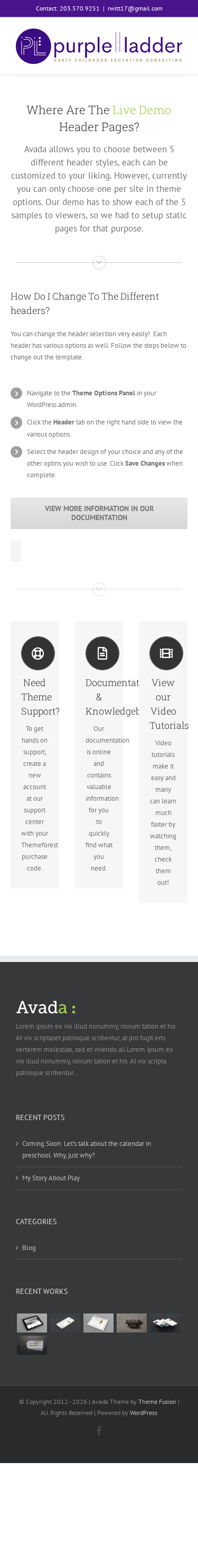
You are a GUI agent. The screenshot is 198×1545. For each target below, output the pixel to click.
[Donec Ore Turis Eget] (32, 1323)
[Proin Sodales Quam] (98, 1323)
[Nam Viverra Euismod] (131, 1323)
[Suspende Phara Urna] (32, 1345)
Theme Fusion (157, 1401)
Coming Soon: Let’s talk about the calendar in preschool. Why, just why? (86, 1149)
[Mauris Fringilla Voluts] (65, 1323)
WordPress (143, 1413)
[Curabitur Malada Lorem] (165, 1323)
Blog (29, 1247)
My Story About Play (51, 1177)
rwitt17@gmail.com (135, 8)
